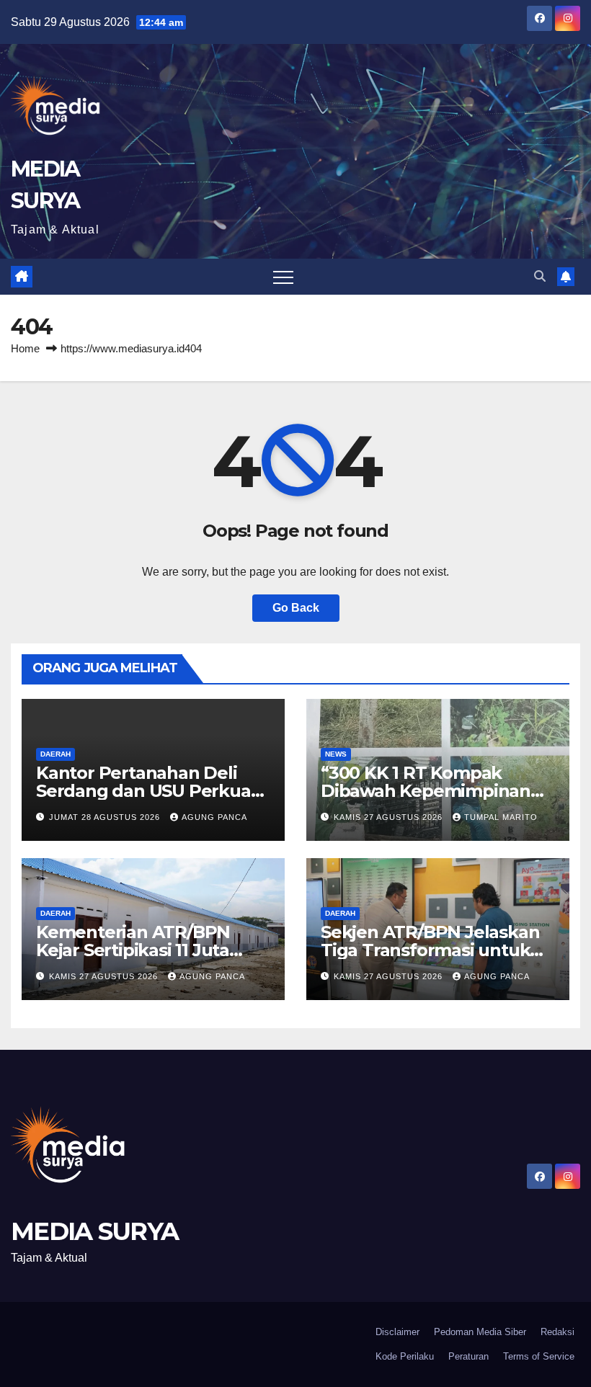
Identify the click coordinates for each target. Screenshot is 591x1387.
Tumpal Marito (501, 817)
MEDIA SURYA (94, 1231)
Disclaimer (397, 1331)
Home (25, 348)
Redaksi (557, 1331)
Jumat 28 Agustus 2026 (106, 817)
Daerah (55, 754)
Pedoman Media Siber (480, 1331)
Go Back (295, 608)
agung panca (214, 817)
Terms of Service (538, 1356)
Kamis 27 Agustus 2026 (389, 817)
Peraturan (468, 1356)
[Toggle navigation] (283, 276)
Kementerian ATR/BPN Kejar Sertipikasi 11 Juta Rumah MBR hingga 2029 (144, 950)
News (336, 754)
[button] (540, 276)
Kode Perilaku (405, 1356)
